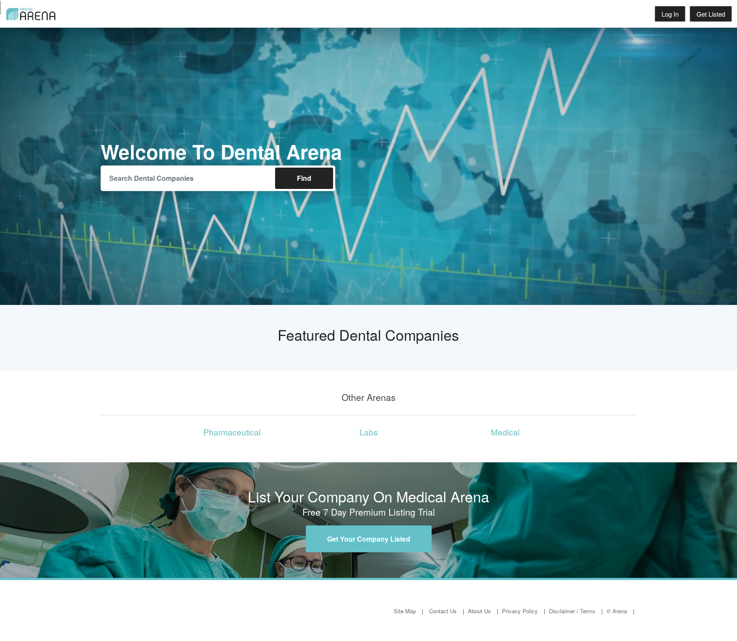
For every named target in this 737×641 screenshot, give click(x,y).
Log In (670, 13)
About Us (479, 611)
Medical (505, 432)
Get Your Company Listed (368, 539)
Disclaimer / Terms (572, 611)
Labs (369, 432)
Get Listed (710, 13)
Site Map (405, 611)
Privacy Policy (520, 611)
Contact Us (443, 611)
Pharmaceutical (232, 432)
